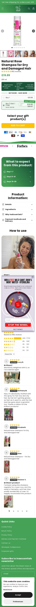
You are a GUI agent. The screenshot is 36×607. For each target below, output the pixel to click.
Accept (18, 595)
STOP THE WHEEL (18, 325)
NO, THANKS (18, 329)
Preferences (18, 601)
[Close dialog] (32, 277)
